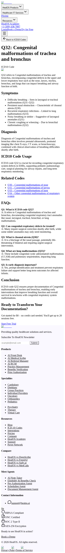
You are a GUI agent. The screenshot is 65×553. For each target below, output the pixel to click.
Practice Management (18, 366)
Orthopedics (14, 398)
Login (4, 29)
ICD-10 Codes (15, 427)
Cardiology (13, 384)
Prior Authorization (17, 372)
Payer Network (15, 444)
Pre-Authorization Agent (20, 483)
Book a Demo (14, 29)
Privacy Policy (8, 550)
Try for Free (27, 29)
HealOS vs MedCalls (18, 465)
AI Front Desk (15, 355)
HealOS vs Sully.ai (17, 462)
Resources (7, 21)
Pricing (4, 15)
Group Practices (16, 390)
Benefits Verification (18, 369)
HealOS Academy (10, 23)
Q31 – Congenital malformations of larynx (29, 187)
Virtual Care (14, 412)
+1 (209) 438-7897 (10, 26)
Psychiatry (13, 407)
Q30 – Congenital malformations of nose (28, 184)
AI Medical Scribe (17, 358)
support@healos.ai (20, 503)
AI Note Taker (15, 477)
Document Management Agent (23, 489)
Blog (10, 425)
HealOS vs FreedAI (17, 460)
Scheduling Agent (16, 486)
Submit (34, 343)
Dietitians (12, 387)
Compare (12, 436)
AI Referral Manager (18, 361)
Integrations (13, 430)
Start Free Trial (8, 323)
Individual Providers (18, 393)
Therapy (12, 409)
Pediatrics (12, 401)
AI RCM (12, 363)
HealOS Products (10, 7)
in (3, 508)
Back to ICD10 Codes (16, 39)
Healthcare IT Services (13, 13)
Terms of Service (24, 550)
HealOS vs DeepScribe (19, 457)
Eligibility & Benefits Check (22, 480)
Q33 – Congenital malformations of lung (28, 190)
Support (11, 442)
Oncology (13, 396)
